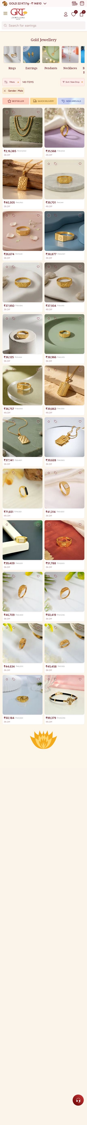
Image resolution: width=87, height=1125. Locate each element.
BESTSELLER (18, 101)
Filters (12, 82)
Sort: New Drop (73, 82)
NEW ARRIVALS (73, 101)
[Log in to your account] (66, 14)
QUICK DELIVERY (46, 101)
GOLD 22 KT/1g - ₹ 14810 (25, 3)
